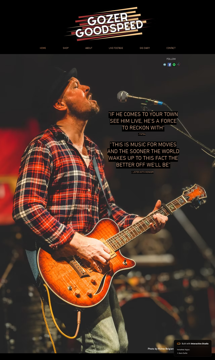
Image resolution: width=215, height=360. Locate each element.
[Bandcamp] (164, 64)
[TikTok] (179, 64)
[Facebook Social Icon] (169, 64)
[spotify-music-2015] (174, 64)
